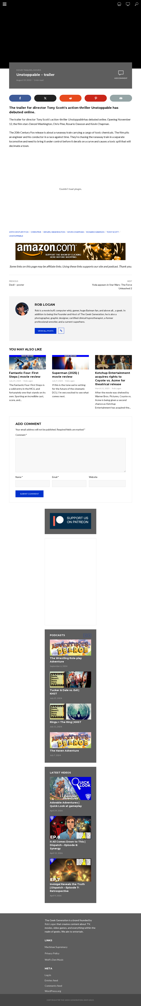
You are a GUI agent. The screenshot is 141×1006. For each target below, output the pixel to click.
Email (55, 477)
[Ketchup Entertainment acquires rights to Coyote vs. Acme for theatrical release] (113, 362)
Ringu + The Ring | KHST (65, 722)
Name (19, 477)
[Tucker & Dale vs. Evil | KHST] (70, 680)
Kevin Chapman (75, 232)
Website (93, 477)
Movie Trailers (24, 70)
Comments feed (53, 985)
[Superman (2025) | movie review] (70, 362)
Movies (37, 70)
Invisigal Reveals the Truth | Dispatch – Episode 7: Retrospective (67, 888)
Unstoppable (16, 236)
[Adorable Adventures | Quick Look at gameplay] (70, 788)
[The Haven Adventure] (70, 740)
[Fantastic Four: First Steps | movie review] (27, 362)
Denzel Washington (54, 232)
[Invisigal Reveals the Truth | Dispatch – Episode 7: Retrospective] (70, 870)
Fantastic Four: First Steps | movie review (24, 374)
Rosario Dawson (95, 232)
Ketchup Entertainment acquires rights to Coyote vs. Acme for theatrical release (112, 378)
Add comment (120, 78)
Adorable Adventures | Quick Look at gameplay (66, 804)
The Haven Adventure (64, 750)
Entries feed (51, 980)
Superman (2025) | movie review (65, 374)
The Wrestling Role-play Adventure (66, 660)
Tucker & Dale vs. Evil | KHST (64, 692)
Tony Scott (113, 232)
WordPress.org (53, 991)
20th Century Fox (19, 232)
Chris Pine (36, 232)
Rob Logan (28, 381)
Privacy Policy (52, 953)
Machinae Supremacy (56, 947)
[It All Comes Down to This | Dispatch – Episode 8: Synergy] (70, 827)
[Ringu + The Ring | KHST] (70, 712)
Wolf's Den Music (54, 959)
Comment (21, 435)
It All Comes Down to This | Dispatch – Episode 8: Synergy (67, 845)
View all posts (45, 331)
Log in (48, 975)
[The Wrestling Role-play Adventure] (70, 647)
